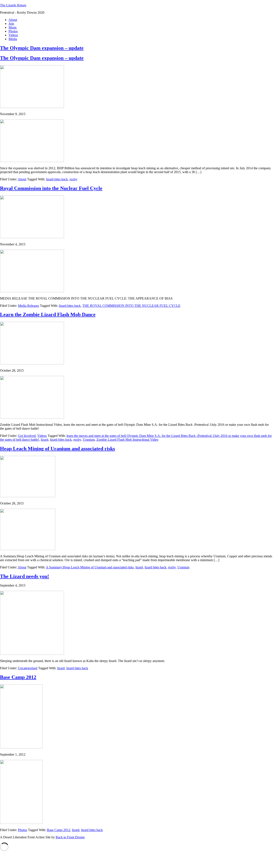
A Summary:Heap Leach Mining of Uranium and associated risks (90, 567)
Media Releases (28, 305)
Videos (42, 436)
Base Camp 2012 (58, 830)
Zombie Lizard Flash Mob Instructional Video (127, 439)
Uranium (89, 439)
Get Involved (27, 436)
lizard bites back (57, 179)
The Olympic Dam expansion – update (42, 48)
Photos (22, 830)
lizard (44, 439)
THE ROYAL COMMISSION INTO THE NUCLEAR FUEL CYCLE (131, 305)
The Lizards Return (13, 5)
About (22, 179)
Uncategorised (27, 668)
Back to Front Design (70, 837)
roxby (73, 179)
